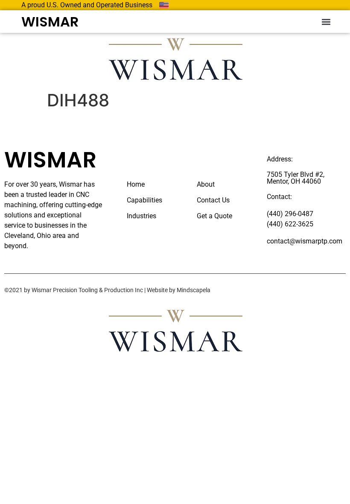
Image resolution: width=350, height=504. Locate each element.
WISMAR (50, 21)
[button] (326, 22)
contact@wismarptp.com (304, 241)
